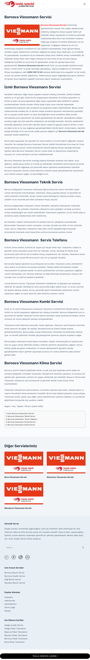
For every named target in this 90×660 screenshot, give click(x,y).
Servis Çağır (9, 607)
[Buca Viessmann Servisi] (23, 462)
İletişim (7, 611)
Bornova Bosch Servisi (14, 572)
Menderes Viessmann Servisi (17, 508)
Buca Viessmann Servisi (15, 477)
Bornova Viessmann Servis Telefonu (22, 419)
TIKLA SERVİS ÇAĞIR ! (45, 656)
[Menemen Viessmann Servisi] (66, 462)
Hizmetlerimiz (10, 604)
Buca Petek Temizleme (14, 642)
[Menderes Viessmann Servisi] (23, 493)
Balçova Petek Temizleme (15, 632)
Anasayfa (8, 597)
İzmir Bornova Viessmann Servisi (20, 413)
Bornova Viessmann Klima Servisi (21, 425)
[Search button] (83, 547)
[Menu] (84, 4)
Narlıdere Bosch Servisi (14, 583)
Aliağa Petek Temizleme (15, 628)
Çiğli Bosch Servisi (12, 579)
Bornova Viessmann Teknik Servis (21, 416)
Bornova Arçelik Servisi (14, 576)
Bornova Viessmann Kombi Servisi (22, 422)
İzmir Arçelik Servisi (17, 539)
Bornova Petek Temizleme (16, 638)
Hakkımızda (9, 600)
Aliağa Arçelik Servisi (13, 625)
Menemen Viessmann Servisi (60, 477)
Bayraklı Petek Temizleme (15, 635)
